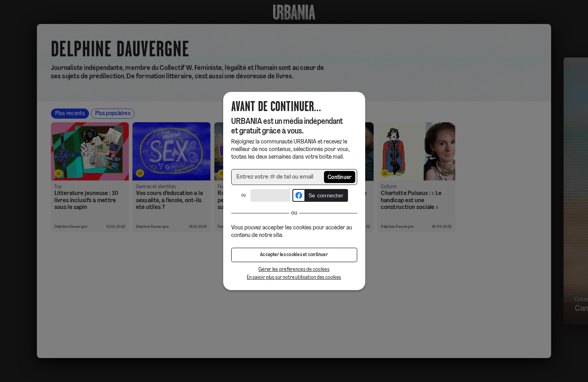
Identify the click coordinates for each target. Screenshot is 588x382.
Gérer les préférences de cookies (294, 269)
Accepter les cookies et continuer (294, 255)
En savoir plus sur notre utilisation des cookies (294, 277)
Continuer (340, 178)
